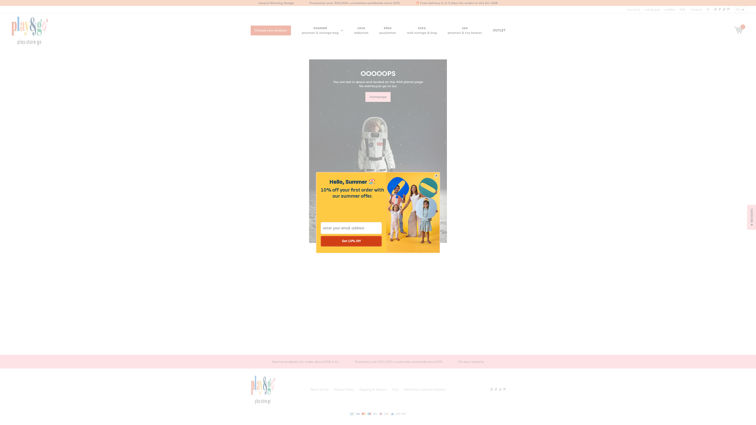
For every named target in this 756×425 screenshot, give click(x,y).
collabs (669, 9)
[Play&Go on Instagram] (715, 9)
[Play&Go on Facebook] (719, 9)
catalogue (652, 9)
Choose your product (271, 30)
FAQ (395, 389)
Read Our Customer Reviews (425, 389)
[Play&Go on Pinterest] (728, 9)
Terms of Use (319, 389)
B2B (682, 9)
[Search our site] (708, 9)
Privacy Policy (344, 389)
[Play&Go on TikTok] (724, 9)
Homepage (378, 97)
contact (696, 9)
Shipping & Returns (373, 389)
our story (633, 9)
